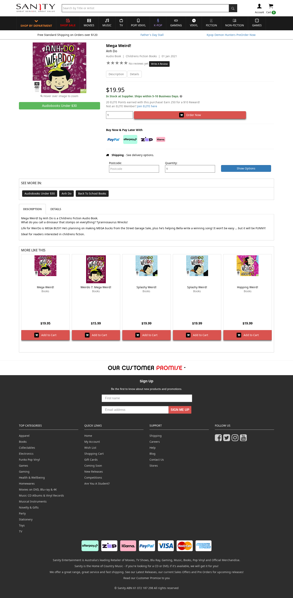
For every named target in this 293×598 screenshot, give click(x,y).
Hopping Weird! (247, 287)
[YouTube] (244, 439)
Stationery (25, 519)
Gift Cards (91, 459)
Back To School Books (92, 193)
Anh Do (66, 193)
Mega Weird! (45, 287)
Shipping (155, 436)
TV (121, 25)
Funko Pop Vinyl (29, 459)
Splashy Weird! (146, 287)
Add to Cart (47, 335)
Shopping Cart (94, 453)
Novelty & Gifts (29, 507)
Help (152, 447)
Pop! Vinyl (138, 25)
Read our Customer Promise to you (146, 578)
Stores (153, 465)
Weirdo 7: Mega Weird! (96, 287)
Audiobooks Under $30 (40, 193)
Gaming (176, 25)
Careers (154, 442)
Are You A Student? (97, 483)
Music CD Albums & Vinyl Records (41, 495)
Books (23, 442)
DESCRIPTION (32, 209)
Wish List (90, 447)
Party (22, 513)
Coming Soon (93, 465)
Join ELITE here (147, 106)
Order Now (192, 115)
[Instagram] (236, 439)
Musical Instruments (33, 501)
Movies (89, 25)
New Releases (93, 471)
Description (116, 74)
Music (106, 25)
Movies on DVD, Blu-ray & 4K (38, 489)
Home (88, 436)
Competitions (93, 477)
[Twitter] (227, 439)
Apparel (24, 436)
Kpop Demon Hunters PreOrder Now (231, 35)
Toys (22, 525)
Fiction (211, 25)
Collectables (27, 447)
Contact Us (156, 459)
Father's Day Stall (152, 35)
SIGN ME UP (180, 409)
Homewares (27, 483)
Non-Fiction (234, 25)
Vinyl (194, 25)
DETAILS (55, 209)
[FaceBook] (219, 439)
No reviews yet (139, 63)
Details (134, 74)
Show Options (246, 168)
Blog (152, 453)
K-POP (158, 25)
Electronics (26, 453)
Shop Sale (68, 25)
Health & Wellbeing (32, 477)
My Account (92, 442)
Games (257, 25)
